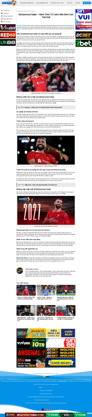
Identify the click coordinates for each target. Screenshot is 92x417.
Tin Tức (69, 3)
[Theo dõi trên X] (43, 409)
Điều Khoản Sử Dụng (49, 373)
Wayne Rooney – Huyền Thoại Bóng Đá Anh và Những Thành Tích (25, 319)
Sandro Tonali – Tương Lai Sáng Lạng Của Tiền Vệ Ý (44, 298)
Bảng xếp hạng (7, 18)
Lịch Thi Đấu (6, 21)
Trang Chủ (6, 10)
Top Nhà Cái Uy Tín (56, 3)
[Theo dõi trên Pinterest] (45, 409)
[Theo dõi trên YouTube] (49, 409)
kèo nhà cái (61, 261)
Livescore (6, 13)
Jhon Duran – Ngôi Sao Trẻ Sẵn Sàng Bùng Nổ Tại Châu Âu (45, 319)
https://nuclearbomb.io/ (48, 387)
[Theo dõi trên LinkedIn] (47, 409)
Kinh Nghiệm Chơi (42, 3)
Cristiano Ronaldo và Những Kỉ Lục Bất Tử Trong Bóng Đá (65, 318)
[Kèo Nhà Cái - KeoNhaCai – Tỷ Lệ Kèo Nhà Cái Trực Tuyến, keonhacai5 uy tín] (8, 3)
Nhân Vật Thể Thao (28, 11)
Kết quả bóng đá (8, 16)
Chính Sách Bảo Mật (38, 373)
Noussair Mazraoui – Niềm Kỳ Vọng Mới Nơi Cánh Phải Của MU (65, 299)
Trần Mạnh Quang (53, 400)
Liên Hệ (77, 3)
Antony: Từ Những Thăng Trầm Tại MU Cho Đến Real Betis (26, 298)
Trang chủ (19, 11)
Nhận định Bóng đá (26, 3)
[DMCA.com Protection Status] (46, 376)
